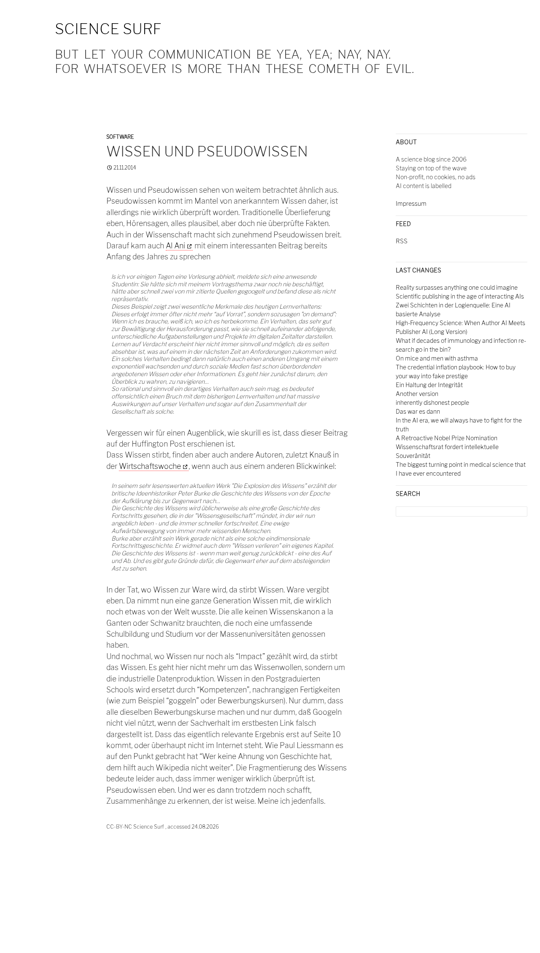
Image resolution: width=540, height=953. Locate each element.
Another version (417, 393)
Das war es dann (418, 411)
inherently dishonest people (432, 402)
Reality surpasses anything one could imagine (457, 287)
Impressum (411, 203)
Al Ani (175, 245)
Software (120, 137)
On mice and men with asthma (437, 358)
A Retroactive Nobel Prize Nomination (446, 438)
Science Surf (108, 29)
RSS (402, 241)
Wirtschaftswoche (150, 466)
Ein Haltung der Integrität (429, 384)
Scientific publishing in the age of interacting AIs (460, 296)
